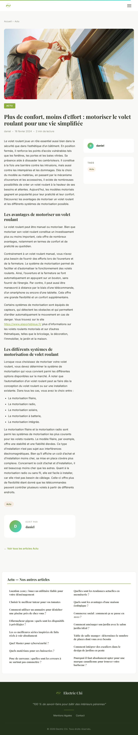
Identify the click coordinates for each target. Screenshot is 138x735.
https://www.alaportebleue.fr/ (22, 324)
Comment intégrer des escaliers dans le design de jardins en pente (97, 648)
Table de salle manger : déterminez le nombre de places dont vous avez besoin (101, 637)
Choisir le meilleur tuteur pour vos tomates (34, 602)
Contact (80, 715)
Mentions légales (62, 715)
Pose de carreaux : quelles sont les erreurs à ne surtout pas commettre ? (35, 660)
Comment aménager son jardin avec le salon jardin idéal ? (100, 626)
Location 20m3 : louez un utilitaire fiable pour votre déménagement (36, 592)
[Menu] (129, 5)
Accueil (8, 21)
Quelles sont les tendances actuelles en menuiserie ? (96, 592)
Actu (17, 21)
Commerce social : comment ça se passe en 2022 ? (99, 615)
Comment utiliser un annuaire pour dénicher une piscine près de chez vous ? (35, 611)
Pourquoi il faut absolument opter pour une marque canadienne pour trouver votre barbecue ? (99, 661)
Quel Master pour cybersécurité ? (29, 643)
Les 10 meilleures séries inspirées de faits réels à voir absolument (34, 633)
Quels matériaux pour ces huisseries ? (31, 650)
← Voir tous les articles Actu (21, 548)
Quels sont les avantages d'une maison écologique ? (96, 603)
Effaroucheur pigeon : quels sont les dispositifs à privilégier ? (36, 622)
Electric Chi (72, 693)
